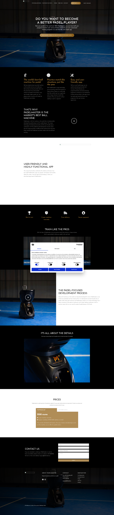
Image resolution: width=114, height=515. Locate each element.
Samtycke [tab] (39, 248)
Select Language (87, 3)
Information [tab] (57, 248)
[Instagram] (45, 479)
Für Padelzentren (36, 3)
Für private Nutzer (47, 3)
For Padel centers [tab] (63, 409)
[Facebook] (43, 479)
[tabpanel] (57, 420)
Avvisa (40, 269)
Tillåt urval (57, 269)
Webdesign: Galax (43, 505)
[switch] (50, 265)
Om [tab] (75, 248)
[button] (74, 121)
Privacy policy (36, 505)
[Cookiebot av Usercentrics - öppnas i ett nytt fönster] (77, 245)
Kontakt (66, 3)
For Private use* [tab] (41, 409)
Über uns (60, 3)
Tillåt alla (74, 269)
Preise (55, 3)
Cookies (32, 505)
